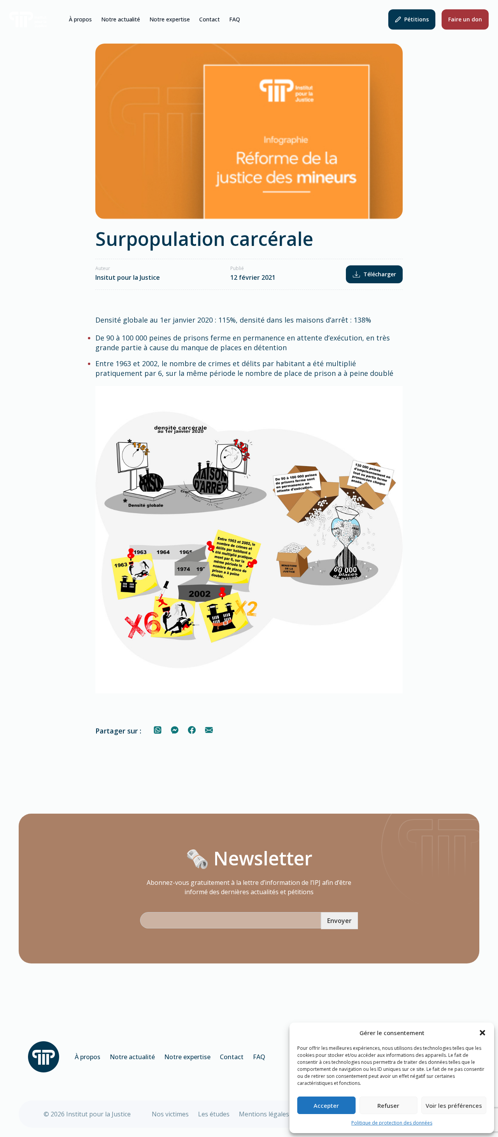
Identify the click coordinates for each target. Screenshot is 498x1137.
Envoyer (339, 920)
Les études (214, 1114)
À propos (80, 19)
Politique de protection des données (391, 1122)
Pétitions (416, 19)
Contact (209, 19)
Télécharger (379, 274)
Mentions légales (264, 1114)
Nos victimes (170, 1114)
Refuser (388, 1105)
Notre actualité (120, 19)
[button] (482, 1033)
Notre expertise (169, 19)
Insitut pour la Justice (127, 277)
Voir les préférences (454, 1105)
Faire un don (465, 19)
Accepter (326, 1105)
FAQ (234, 19)
